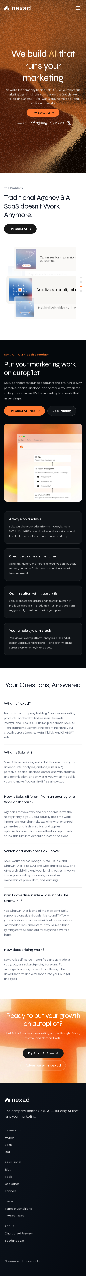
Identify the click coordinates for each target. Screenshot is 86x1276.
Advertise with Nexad (43, 1065)
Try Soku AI (41, 112)
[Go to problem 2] (81, 282)
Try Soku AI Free (22, 411)
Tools (8, 1177)
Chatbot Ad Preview (19, 1233)
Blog (8, 1169)
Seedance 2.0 (14, 1240)
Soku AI (10, 1145)
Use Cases (12, 1184)
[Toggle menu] (78, 8)
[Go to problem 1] (81, 277)
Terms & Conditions (18, 1208)
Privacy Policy (14, 1216)
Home (9, 1137)
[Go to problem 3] (81, 286)
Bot (7, 1152)
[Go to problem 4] (81, 291)
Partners (10, 1191)
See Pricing (61, 411)
